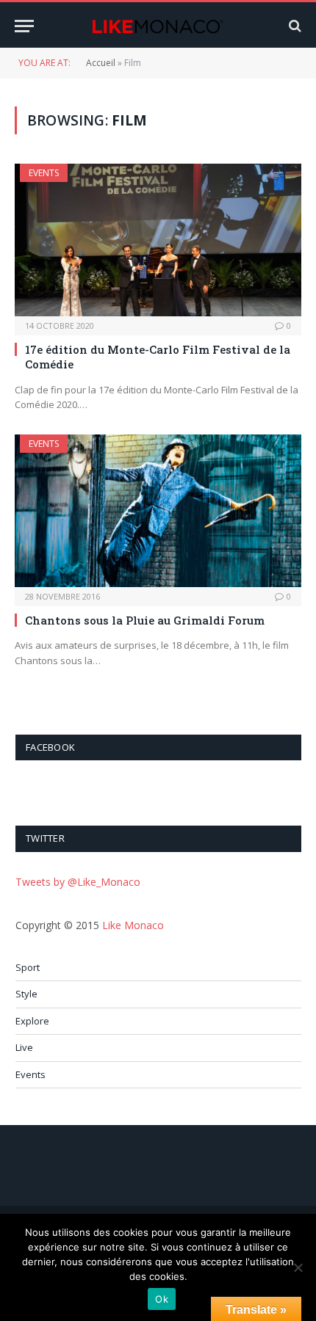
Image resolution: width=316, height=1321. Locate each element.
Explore (32, 1020)
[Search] (293, 26)
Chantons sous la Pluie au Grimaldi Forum (145, 620)
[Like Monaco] (158, 26)
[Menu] (24, 26)
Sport (27, 967)
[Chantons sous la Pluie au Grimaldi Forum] (158, 510)
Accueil (100, 63)
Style (26, 993)
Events (44, 173)
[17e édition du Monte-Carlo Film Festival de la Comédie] (158, 240)
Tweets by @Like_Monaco (77, 882)
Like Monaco (133, 925)
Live (24, 1047)
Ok (161, 1299)
